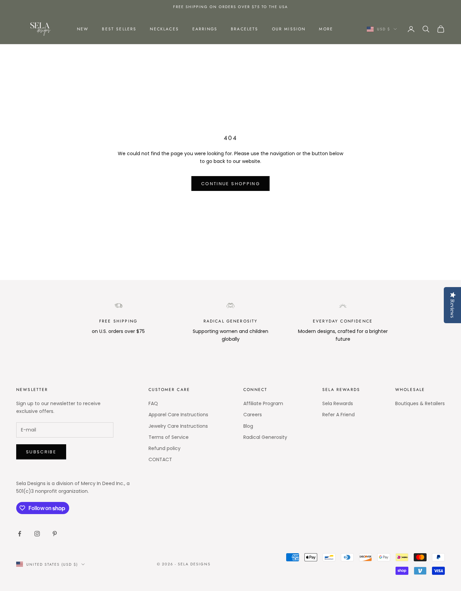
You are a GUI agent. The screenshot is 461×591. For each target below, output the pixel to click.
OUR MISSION (289, 29)
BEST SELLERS (119, 29)
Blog (248, 426)
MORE (326, 29)
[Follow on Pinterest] (54, 533)
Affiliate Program (263, 403)
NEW (82, 29)
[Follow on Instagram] (37, 533)
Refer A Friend (338, 414)
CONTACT (160, 459)
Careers (252, 414)
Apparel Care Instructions (178, 414)
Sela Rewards (337, 403)
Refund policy (164, 448)
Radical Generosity (265, 437)
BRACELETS (244, 29)
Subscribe (41, 452)
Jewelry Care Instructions (178, 426)
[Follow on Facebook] (19, 533)
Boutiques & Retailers (420, 403)
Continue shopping (230, 183)
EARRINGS (204, 29)
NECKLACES (164, 29)
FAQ (153, 403)
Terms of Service (168, 437)
